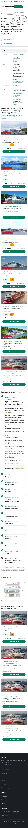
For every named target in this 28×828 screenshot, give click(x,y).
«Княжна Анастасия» (9, 211)
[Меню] (25, 6)
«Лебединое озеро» (8, 177)
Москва (13, 137)
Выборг (13, 306)
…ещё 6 (23, 306)
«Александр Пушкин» (18, 54)
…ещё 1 (16, 663)
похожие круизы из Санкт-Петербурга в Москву (19, 82)
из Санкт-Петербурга (10, 13)
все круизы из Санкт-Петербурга (17, 96)
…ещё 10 (12, 373)
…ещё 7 (20, 171)
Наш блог (21, 1)
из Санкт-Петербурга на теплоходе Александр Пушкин (20, 14)
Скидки (6, 144)
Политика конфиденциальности (9, 788)
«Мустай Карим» (8, 311)
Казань (5, 626)
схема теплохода (16, 58)
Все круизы (4, 796)
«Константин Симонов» (9, 242)
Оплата (3, 803)
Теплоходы (4, 800)
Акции (10, 1)
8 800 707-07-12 (15, 811)
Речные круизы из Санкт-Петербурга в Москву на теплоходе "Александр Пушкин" (12, 116)
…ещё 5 (20, 206)
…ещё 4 (17, 137)
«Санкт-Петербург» (8, 276)
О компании (4, 1)
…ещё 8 (16, 696)
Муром (16, 661)
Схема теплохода (7, 43)
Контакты (15, 1)
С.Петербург (7, 137)
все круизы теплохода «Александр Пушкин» (18, 56)
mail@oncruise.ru (5, 815)
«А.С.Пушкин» (7, 346)
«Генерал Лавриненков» (9, 142)
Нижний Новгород (8, 661)
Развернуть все (22, 392)
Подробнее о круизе (14, 151)
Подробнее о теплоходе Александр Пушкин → (13, 600)
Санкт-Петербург (8, 171)
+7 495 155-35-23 (5, 811)
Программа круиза (8, 39)
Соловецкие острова (21, 371)
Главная (3, 13)
